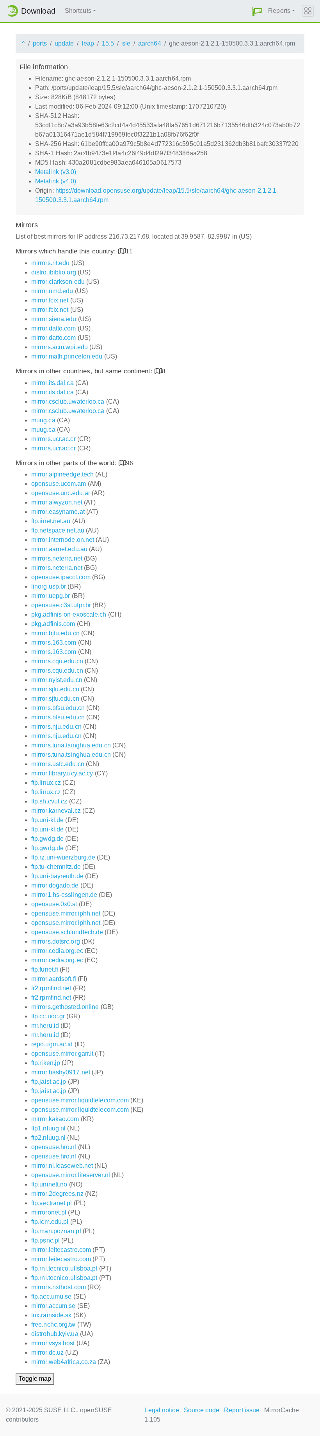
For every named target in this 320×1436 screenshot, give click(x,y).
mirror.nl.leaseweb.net (62, 1165)
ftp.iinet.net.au (51, 521)
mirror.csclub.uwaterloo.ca (68, 401)
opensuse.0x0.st (54, 904)
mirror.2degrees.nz (57, 1193)
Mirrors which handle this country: (67, 251)
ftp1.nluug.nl (48, 1128)
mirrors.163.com (53, 642)
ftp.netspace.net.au (57, 530)
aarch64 (149, 43)
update (64, 43)
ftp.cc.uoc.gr (48, 1016)
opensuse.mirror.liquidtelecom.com (80, 1100)
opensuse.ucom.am (58, 483)
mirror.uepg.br (50, 595)
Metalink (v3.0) (55, 172)
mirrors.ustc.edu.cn (57, 764)
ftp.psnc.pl (45, 1240)
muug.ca (43, 420)
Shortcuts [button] (78, 10)
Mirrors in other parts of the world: (67, 463)
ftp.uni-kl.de (47, 820)
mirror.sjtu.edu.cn (55, 689)
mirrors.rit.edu (50, 263)
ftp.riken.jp (45, 1063)
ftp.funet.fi (44, 969)
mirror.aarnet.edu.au (59, 549)
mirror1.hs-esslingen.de (64, 894)
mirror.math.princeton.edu (67, 356)
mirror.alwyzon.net (56, 502)
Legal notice (161, 1410)
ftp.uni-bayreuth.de (57, 876)
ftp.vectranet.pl (51, 1203)
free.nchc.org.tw (53, 1324)
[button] (257, 11)
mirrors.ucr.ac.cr (53, 439)
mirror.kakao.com (55, 1119)
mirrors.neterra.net (56, 558)
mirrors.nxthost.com (58, 1287)
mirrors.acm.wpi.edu (59, 347)
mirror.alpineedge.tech (62, 474)
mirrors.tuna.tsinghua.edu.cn (71, 745)
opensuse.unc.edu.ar (60, 493)
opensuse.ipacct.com (61, 577)
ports (40, 43)
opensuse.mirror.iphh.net (65, 913)
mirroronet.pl (48, 1212)
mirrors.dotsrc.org (55, 941)
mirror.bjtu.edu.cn (55, 633)
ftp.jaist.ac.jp (48, 1081)
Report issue (242, 1410)
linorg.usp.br (48, 586)
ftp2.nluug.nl (48, 1137)
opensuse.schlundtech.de (67, 932)
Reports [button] (279, 10)
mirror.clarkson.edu (58, 281)
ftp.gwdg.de (47, 838)
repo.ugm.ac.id (52, 1044)
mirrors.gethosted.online (65, 1007)
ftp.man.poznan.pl (56, 1231)
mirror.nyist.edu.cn (56, 680)
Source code (201, 1410)
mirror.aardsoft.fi (53, 978)
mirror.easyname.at (58, 511)
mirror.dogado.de (55, 885)
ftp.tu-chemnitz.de (56, 866)
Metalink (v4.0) (55, 181)
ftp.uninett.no (49, 1184)
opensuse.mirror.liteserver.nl (70, 1175)
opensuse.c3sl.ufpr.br (61, 605)
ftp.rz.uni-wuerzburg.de (63, 857)
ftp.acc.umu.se (51, 1296)
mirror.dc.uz (47, 1352)
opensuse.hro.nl (53, 1147)
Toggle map (35, 1378)
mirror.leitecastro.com (61, 1249)
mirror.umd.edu (52, 291)
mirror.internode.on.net (62, 539)
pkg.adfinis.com (53, 623)
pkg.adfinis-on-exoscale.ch (69, 614)
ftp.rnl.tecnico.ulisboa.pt (64, 1268)
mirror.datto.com (53, 328)
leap (88, 43)
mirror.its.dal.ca (52, 383)
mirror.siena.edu (53, 319)
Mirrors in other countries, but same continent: (85, 371)
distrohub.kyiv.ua (54, 1334)
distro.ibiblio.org (53, 272)
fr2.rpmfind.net (51, 988)
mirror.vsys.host (53, 1343)
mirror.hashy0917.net (60, 1072)
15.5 (108, 43)
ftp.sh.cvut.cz (49, 801)
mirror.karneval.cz (56, 810)
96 (129, 462)
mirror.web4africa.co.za (63, 1362)
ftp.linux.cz (46, 782)
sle (126, 43)
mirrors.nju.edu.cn (56, 726)
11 (129, 251)
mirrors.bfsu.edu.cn (58, 708)
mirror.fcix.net (50, 300)
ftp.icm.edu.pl (49, 1221)
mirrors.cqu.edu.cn (57, 661)
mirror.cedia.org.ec (57, 950)
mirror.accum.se (53, 1305)
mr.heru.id (45, 1025)
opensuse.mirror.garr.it (62, 1053)
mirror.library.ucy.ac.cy (62, 773)
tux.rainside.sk (51, 1315)
